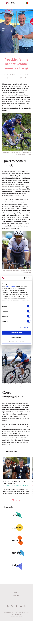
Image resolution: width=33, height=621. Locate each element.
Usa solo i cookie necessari (16, 341)
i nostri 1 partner (10, 286)
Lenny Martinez (13, 211)
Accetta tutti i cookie (16, 332)
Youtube (21, 606)
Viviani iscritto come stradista (18, 97)
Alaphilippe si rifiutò (8, 178)
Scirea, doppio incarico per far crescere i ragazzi (14, 482)
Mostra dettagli (24, 327)
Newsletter (16, 592)
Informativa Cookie (16, 599)
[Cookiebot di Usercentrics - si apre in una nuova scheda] (24, 278)
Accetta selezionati (16, 337)
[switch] (29, 311)
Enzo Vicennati (10, 74)
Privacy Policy (16, 595)
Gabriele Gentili (9, 486)
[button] (13, 500)
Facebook (16, 606)
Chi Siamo (16, 589)
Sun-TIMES (20, 616)
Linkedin (25, 606)
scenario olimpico (11, 91)
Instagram (7, 606)
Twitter (12, 606)
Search (23, 3)
